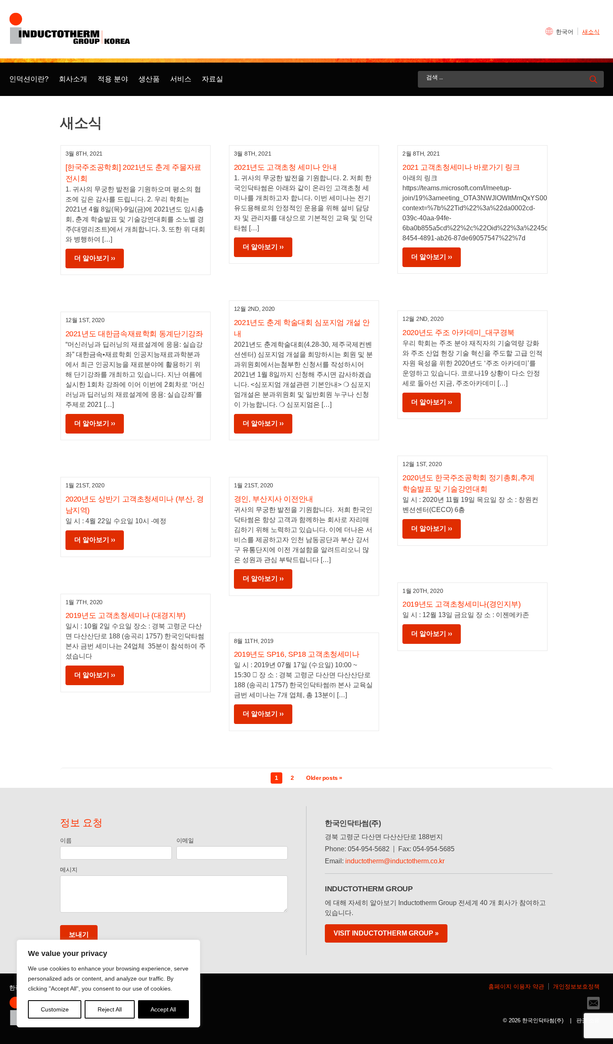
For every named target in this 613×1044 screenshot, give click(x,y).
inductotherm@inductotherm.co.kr (395, 861)
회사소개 (73, 79)
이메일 (185, 840)
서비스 (180, 79)
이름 (66, 840)
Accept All (163, 1009)
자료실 (212, 79)
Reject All (110, 1009)
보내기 (79, 934)
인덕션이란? (28, 79)
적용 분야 (113, 79)
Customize (55, 1009)
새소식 (591, 31)
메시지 (69, 869)
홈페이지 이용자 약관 (516, 986)
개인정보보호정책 (576, 986)
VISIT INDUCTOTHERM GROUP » (386, 933)
